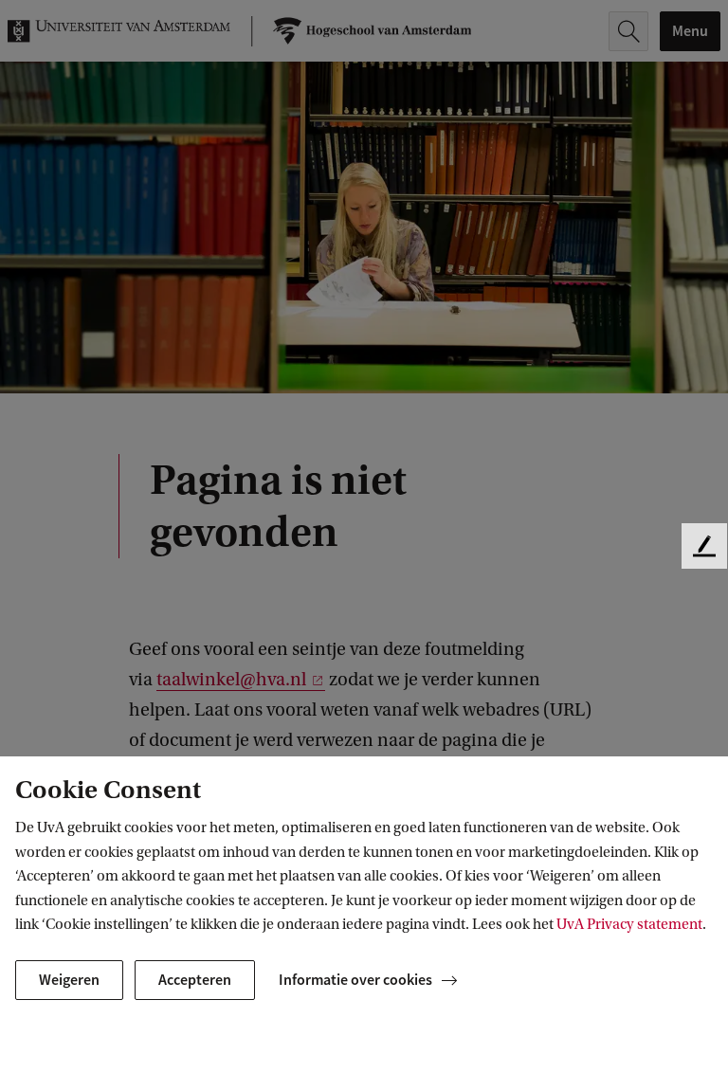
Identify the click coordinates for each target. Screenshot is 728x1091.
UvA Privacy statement (629, 924)
